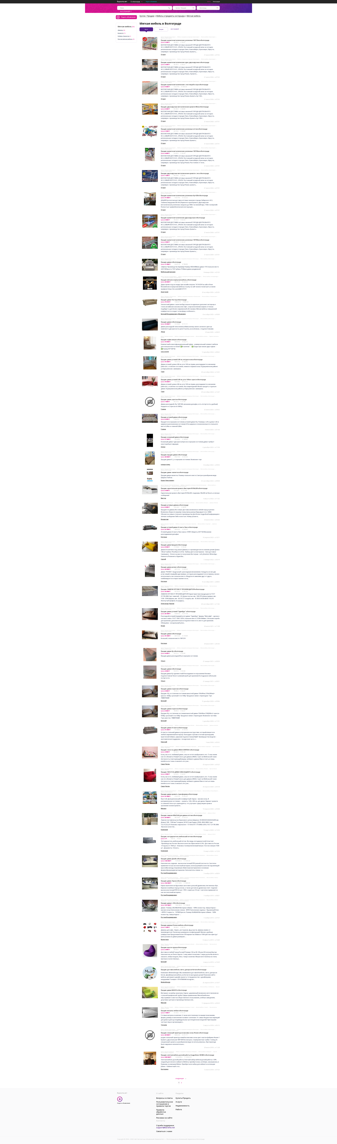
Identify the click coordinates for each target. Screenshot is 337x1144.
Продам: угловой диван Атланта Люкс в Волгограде (179, 527)
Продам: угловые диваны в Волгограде (174, 505)
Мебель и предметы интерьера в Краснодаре (188, 541)
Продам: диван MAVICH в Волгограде (174, 990)
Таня (162, 372)
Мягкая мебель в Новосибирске (210, 790)
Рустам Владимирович (169, 873)
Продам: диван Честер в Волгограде (174, 300)
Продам (161, 29)
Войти (209, 1)
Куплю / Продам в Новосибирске (168, 790)
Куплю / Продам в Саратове (167, 524)
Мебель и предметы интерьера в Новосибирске (189, 790)
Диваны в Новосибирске (166, 792)
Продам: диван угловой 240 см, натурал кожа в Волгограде (182, 360)
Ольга (163, 661)
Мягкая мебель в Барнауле (204, 746)
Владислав (164, 519)
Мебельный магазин (168, 272)
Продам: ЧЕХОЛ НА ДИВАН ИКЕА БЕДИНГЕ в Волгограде (180, 772)
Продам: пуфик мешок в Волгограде (173, 340)
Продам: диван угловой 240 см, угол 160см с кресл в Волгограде (183, 380)
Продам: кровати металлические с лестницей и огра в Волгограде (184, 85)
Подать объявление (151, 1)
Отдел (163, 54)
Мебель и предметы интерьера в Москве (184, 502)
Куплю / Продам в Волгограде (168, 258)
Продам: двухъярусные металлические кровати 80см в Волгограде (185, 107)
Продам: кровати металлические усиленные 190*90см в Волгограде (185, 151)
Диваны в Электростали (166, 297)
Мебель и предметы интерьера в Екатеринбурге (189, 276)
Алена (163, 447)
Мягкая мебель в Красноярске (208, 37)
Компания (164, 830)
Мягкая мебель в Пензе (200, 813)
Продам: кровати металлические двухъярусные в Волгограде (183, 218)
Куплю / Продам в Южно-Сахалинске (169, 855)
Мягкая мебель (194, 16)
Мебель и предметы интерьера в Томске (184, 1007)
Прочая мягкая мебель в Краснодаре (169, 923)
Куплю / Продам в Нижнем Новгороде (170, 485)
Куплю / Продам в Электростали (168, 296)
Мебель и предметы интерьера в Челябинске (188, 986)
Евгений (163, 701)
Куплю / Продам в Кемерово (167, 1051)
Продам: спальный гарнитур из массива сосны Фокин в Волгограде (184, 1033)
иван (162, 1047)
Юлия (163, 626)
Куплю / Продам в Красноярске (168, 37)
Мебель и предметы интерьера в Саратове (186, 524)
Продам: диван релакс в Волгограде (173, 567)
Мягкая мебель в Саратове (204, 524)
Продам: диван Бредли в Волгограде (174, 545)
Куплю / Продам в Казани (167, 336)
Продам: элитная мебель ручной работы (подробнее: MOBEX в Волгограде (187, 1055)
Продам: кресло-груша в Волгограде (174, 947)
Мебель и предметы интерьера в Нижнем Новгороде (193, 485)
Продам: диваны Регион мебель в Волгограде (177, 925)
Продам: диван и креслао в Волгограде (175, 689)
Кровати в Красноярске (166, 38)
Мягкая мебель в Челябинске (207, 986)
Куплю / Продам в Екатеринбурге (169, 276)
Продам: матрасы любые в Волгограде (174, 1011)
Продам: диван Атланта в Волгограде (174, 728)
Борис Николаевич (167, 480)
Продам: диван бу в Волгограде (172, 651)
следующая (179, 1078)
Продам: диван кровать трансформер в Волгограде (179, 794)
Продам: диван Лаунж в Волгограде (173, 881)
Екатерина (164, 1069)
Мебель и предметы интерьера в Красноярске (188, 37)
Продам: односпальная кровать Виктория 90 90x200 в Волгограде (184, 488)
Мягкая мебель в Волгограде (208, 258)
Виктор (163, 498)
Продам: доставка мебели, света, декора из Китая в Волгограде (183, 970)
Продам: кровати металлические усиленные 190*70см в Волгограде (185, 40)
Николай (164, 742)
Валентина (165, 939)
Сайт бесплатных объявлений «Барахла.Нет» (149, 1139)
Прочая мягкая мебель (125, 39)
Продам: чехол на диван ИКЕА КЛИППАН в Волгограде (180, 750)
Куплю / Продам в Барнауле (167, 746)
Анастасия (164, 292)
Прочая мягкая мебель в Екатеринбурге (172, 277)
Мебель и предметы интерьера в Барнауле (186, 746)
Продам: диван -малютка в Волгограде (174, 472)
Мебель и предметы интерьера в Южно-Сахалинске (192, 855)
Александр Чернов (167, 604)
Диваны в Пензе (211, 813)
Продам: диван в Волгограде (171, 262)
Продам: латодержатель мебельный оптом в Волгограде (181, 836)
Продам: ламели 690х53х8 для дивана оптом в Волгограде (181, 815)
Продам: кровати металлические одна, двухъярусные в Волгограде (185, 62)
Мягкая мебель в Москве (202, 502)
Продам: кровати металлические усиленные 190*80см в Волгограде (185, 240)
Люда (163, 332)
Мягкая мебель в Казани (202, 336)
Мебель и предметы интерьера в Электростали (189, 296)
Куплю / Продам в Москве (167, 502)
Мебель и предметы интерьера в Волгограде (188, 258)
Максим (163, 1003)
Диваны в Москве (214, 502)
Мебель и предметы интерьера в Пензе (183, 813)
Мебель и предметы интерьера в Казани (184, 336)
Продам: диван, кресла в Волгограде (174, 399)
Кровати (121, 33)
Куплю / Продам (147, 16)
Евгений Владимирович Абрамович (173, 314)
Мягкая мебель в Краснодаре (208, 541)
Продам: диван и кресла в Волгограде (174, 709)
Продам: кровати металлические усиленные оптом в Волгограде (184, 129)
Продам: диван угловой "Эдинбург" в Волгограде (178, 611)
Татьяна (164, 1025)
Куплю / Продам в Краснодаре (168, 541)
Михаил (163, 808)
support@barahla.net (165, 1127)
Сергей (163, 559)
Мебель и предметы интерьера (170, 16)
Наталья (164, 537)
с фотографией (174, 29)
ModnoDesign (165, 982)
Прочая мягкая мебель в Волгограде (169, 967)
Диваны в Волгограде (166, 259)
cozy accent (165, 352)
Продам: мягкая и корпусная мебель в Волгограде (178, 280)
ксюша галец (165, 464)
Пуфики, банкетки (124, 36)
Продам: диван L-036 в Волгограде (173, 903)
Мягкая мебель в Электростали (209, 296)
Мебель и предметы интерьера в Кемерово (186, 1051)
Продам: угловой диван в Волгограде (174, 417)
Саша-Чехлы (165, 764)
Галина (163, 409)
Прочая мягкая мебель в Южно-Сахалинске (178, 856)
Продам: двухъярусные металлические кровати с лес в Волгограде (185, 173)
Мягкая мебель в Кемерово (205, 1051)
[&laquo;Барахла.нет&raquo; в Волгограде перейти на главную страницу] (122, 1)
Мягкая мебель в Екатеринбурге (210, 276)
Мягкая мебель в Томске (202, 1007)
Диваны (120, 30)
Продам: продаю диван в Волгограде (174, 455)
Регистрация (216, 1)
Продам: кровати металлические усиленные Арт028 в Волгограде (184, 195)
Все (146, 29)
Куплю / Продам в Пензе (167, 813)
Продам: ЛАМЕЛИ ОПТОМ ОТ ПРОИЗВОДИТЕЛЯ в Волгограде (182, 589)
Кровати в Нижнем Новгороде (179, 486)
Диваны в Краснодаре (166, 542)
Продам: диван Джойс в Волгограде (173, 859)
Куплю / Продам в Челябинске (168, 986)
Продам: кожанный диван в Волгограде (175, 437)
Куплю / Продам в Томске (167, 1007)
